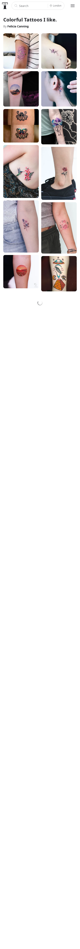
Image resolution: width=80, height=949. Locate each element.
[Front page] (5, 5)
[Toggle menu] (73, 5)
